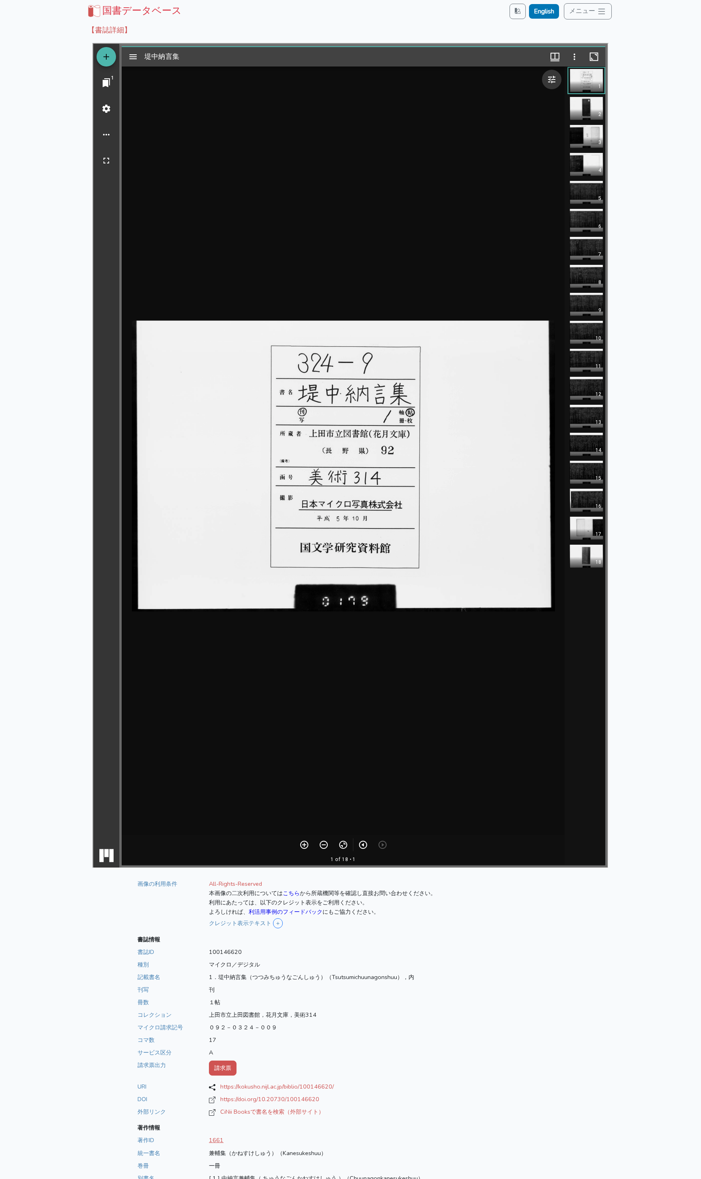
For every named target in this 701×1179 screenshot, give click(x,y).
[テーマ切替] (518, 11)
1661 (216, 1140)
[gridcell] (134, 10)
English (544, 11)
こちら (291, 893)
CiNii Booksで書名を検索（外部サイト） (272, 1112)
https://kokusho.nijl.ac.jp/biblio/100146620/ (277, 1086)
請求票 (222, 1068)
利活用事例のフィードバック (286, 912)
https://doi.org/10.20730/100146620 (269, 1099)
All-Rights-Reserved (235, 884)
